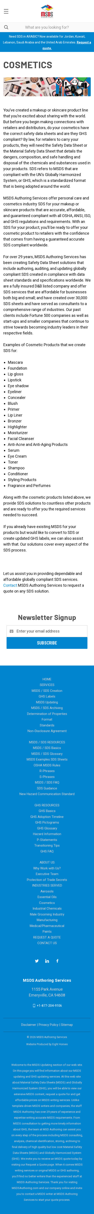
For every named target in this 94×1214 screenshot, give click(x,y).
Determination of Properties (47, 714)
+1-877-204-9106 (49, 1006)
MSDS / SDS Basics (47, 748)
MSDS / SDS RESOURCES (47, 742)
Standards (47, 725)
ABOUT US (47, 862)
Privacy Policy (48, 1025)
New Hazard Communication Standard (47, 794)
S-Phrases (47, 777)
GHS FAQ (47, 851)
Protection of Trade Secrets (47, 880)
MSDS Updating (47, 702)
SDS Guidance (47, 788)
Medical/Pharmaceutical (47, 926)
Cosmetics (47, 903)
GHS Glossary (47, 828)
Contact (10, 585)
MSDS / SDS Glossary (47, 754)
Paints (47, 931)
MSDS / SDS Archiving (47, 708)
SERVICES (47, 685)
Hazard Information (47, 834)
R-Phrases (47, 771)
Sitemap (67, 1025)
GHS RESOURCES (47, 805)
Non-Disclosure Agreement (47, 731)
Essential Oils (47, 897)
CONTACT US (47, 943)
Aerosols (47, 891)
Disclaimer (28, 1025)
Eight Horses (60, 1044)
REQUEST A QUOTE (47, 937)
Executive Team (47, 874)
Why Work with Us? (47, 868)
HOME (47, 679)
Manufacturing (47, 920)
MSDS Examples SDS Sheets (47, 759)
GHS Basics (47, 811)
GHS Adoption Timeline (47, 817)
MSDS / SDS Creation (47, 691)
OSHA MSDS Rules (47, 765)
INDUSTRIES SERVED (47, 885)
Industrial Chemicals (47, 908)
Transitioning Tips (47, 845)
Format (47, 719)
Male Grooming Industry (47, 914)
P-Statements (47, 840)
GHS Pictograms (47, 822)
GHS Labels (47, 696)
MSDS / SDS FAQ (47, 782)
